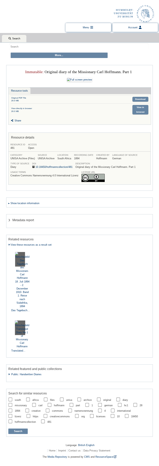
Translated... (18, 350)
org (83, 416)
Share (17, 120)
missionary (21, 405)
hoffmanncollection (25, 421)
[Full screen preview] (79, 79)
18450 (134, 416)
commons (57, 410)
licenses (100, 416)
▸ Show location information (23, 203)
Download (140, 99)
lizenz (18, 416)
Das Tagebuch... (20, 310)
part (78, 405)
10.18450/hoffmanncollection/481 (54, 166)
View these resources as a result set (31, 244)
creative (36, 410)
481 (49, 421)
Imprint (62, 450)
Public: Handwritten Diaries (25, 374)
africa (35, 399)
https (35, 416)
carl (40, 405)
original (107, 399)
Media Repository (57, 456)
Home (52, 450)
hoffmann (59, 405)
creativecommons (60, 416)
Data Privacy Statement (96, 450)
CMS (87, 456)
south (18, 399)
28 (141, 405)
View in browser (140, 109)
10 (118, 416)
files (52, 399)
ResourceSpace (104, 456)
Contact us (74, 450)
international (124, 410)
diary (125, 399)
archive (88, 399)
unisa (69, 399)
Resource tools (19, 90)
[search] (78, 46)
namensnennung (83, 410)
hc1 (126, 405)
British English (86, 445)
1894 (17, 410)
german (108, 405)
